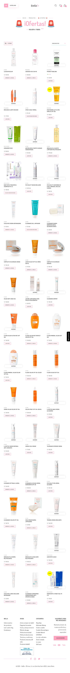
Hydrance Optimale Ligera (11, 483)
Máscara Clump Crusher (11, 110)
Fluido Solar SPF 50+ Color (33, 372)
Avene (5, 69)
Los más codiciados (41, 637)
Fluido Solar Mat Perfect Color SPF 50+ (32, 336)
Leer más (50, 80)
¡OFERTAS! (39, 635)
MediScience (6, 146)
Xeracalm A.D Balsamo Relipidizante (32, 557)
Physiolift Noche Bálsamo (33, 185)
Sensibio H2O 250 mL (31, 71)
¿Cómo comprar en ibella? (27, 623)
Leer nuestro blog (8, 627)
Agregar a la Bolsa (9, 77)
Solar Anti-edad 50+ (10, 298)
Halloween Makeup (41, 625)
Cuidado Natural (40, 632)
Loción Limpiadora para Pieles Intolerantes (32, 299)
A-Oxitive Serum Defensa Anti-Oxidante (11, 447)
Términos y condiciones (26, 637)
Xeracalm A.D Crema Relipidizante (10, 557)
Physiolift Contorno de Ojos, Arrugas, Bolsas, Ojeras (54, 186)
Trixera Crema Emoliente (54, 520)
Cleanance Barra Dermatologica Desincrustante (52, 225)
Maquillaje (38, 623)
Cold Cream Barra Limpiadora (30, 520)
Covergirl (49, 69)
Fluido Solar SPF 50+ (53, 372)
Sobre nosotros (8, 623)
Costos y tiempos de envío (27, 627)
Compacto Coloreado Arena (12, 262)
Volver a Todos (34, 29)
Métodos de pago (24, 630)
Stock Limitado (40, 639)
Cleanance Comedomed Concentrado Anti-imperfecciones (32, 595)
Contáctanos (7, 630)
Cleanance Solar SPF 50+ (11, 520)
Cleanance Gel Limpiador (32, 223)
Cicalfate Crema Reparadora (12, 223)
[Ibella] (35, 5)
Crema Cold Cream (30, 446)
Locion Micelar (8, 71)
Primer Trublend (52, 71)
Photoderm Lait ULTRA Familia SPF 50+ (53, 110)
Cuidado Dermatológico (42, 630)
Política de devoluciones (26, 635)
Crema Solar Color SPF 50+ (12, 409)
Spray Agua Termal (31, 110)
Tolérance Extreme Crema (54, 446)
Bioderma (27, 69)
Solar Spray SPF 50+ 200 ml (33, 409)
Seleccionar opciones (32, 116)
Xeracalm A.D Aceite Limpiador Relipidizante (54, 148)
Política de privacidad (25, 632)
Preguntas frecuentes (25, 625)
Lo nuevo (38, 642)
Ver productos (7, 625)
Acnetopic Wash (51, 557)
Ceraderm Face (8, 148)
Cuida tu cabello (40, 627)
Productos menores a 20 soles (26, 641)
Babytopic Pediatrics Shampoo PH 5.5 (10, 185)
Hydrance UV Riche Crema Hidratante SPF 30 (32, 484)
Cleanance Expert (52, 298)
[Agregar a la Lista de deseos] (22, 72)
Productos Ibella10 (25, 644)
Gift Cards (38, 644)
